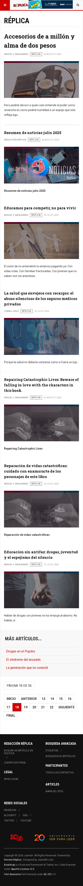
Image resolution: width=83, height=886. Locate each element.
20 (34, 707)
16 (69, 699)
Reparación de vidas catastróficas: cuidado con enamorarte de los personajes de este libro (35, 471)
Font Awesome (12, 874)
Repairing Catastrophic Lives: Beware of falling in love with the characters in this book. (41, 385)
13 (43, 699)
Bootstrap (9, 864)
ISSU (25, 815)
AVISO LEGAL (11, 779)
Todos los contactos (60, 772)
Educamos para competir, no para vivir (40, 208)
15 (61, 699)
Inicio (11, 699)
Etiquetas (52, 750)
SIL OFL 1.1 (50, 874)
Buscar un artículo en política (18, 752)
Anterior (29, 699)
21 (43, 707)
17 (8, 707)
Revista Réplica (12, 859)
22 (51, 707)
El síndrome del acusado (23, 660)
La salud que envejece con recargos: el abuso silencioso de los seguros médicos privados (40, 298)
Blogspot (10, 815)
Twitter (9, 820)
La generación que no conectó (27, 668)
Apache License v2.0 (22, 869)
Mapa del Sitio (54, 791)
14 (52, 699)
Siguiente (66, 707)
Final (10, 715)
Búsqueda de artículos (60, 756)
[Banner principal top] (51, 4)
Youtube (26, 820)
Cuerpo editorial (15, 762)
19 (25, 707)
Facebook (10, 810)
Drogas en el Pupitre (20, 651)
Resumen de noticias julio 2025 (32, 132)
